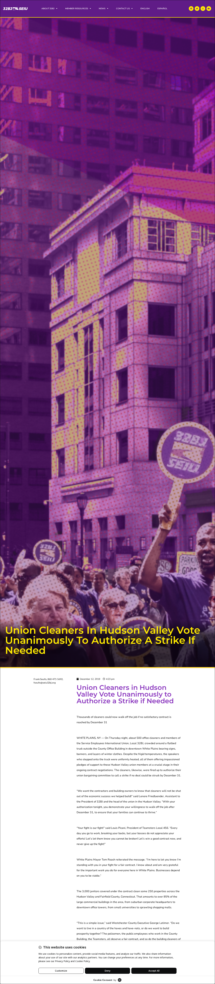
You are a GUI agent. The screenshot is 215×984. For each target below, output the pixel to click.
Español (162, 8)
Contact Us (123, 8)
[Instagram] (203, 8)
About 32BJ (47, 8)
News (102, 8)
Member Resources (76, 8)
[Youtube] (208, 8)
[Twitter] (197, 8)
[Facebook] (191, 8)
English (145, 8)
